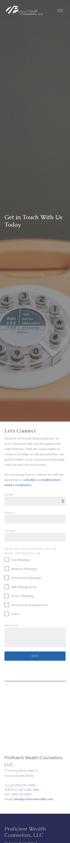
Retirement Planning (26, 578)
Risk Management (24, 587)
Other (15, 614)
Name (9, 494)
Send (35, 656)
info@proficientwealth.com (33, 799)
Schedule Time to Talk (25, 834)
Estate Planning (22, 596)
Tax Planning (20, 560)
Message (12, 625)
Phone (10, 530)
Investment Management (29, 605)
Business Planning (24, 569)
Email (9, 512)
